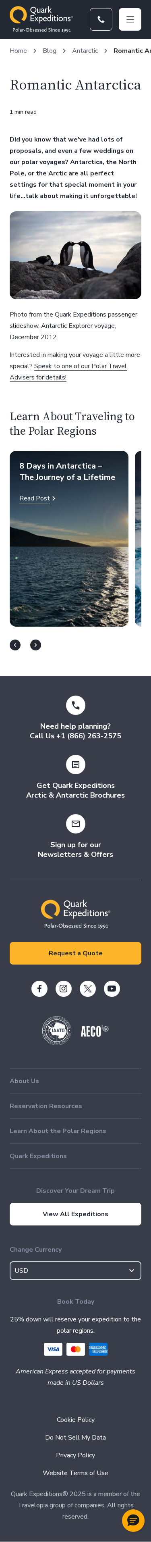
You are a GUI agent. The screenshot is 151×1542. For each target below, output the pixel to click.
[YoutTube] (112, 989)
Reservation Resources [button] (46, 1106)
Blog (49, 50)
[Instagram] (64, 989)
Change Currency (36, 1249)
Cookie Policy (76, 1419)
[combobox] (75, 1270)
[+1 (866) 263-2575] (101, 19)
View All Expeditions (75, 1214)
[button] (133, 1520)
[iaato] (56, 1043)
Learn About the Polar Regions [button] (58, 1131)
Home (18, 50)
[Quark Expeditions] (41, 19)
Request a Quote (76, 953)
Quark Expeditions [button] (38, 1156)
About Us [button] (24, 1081)
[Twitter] (88, 989)
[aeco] (95, 1034)
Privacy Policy (75, 1455)
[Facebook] (39, 989)
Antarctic (85, 50)
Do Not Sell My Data (75, 1437)
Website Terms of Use (75, 1473)
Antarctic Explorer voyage (78, 325)
